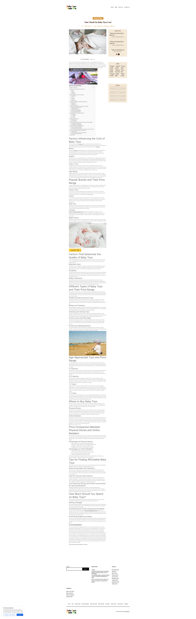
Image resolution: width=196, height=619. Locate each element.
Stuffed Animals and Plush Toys (77, 107)
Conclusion (73, 134)
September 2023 (115, 581)
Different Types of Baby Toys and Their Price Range (79, 106)
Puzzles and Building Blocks (76, 111)
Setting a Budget (74, 131)
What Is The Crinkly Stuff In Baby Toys (118, 36)
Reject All (13, 614)
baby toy (75, 150)
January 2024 (115, 576)
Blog (116, 7)
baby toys (98, 146)
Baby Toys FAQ (98, 18)
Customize (6, 614)
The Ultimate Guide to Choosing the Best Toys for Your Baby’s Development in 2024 (100, 576)
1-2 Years (73, 116)
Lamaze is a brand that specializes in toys (76, 211)
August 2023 (114, 583)
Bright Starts (74, 100)
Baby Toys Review (70, 594)
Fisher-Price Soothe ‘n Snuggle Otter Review (99, 581)
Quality (73, 91)
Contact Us (127, 7)
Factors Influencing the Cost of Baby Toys (77, 89)
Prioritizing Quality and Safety (76, 133)
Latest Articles (69, 596)
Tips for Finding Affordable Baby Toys (77, 125)
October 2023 (115, 580)
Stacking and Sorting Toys (76, 109)
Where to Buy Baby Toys (74, 118)
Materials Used (74, 102)
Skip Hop (73, 98)
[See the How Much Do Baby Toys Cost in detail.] (75, 250)
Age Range (73, 93)
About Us (120, 7)
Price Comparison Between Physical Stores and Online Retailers (81, 122)
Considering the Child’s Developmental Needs (79, 132)
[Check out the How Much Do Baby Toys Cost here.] (78, 544)
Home (112, 7)
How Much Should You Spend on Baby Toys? (78, 130)
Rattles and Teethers (75, 108)
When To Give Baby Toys (118, 51)
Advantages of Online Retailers (77, 124)
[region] (13, 611)
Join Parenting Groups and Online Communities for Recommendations (83, 129)
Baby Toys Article (70, 591)
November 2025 (115, 569)
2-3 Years (73, 117)
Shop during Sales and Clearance (77, 126)
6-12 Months (74, 115)
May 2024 (114, 571)
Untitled (93, 569)
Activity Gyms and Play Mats (76, 110)
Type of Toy (73, 92)
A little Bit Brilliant (85, 59)
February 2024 (115, 574)
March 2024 (114, 573)
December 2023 (115, 578)
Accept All (20, 614)
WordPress (127, 611)
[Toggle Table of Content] (93, 88)
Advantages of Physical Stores (76, 123)
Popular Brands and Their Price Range (77, 94)
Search (67, 566)
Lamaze (73, 99)
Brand (73, 90)
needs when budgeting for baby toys (91, 510)
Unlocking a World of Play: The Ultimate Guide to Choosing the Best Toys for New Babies (100, 572)
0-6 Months (73, 114)
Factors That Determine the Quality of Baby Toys (78, 101)
